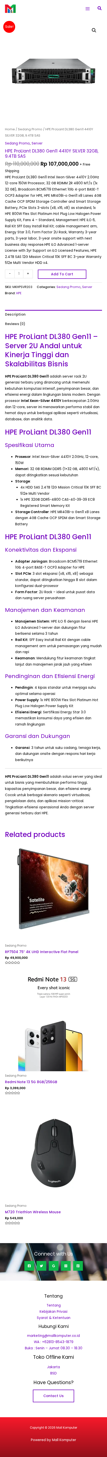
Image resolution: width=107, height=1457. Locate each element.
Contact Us (53, 1396)
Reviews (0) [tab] (15, 324)
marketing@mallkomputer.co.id (53, 1335)
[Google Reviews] (53, 1266)
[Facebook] (29, 1266)
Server (37, 143)
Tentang (54, 1305)
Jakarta (53, 1367)
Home (10, 129)
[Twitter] (41, 1266)
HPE (18, 293)
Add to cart (62, 274)
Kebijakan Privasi (53, 1311)
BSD (53, 1373)
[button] (100, 8)
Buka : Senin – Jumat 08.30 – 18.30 (53, 1348)
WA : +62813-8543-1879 (53, 1342)
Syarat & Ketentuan (53, 1317)
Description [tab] (15, 314)
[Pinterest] (78, 1266)
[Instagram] (66, 1266)
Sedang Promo (30, 129)
